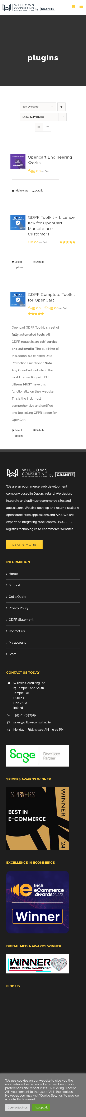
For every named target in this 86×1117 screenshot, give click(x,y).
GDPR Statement (21, 620)
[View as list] (47, 127)
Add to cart (21, 190)
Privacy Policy (18, 608)
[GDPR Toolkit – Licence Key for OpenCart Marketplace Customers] (17, 222)
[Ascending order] (61, 107)
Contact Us (17, 631)
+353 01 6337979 (24, 715)
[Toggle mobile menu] (82, 6)
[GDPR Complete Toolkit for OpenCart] (17, 299)
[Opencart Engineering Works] (17, 161)
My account (17, 642)
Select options (19, 264)
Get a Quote (17, 597)
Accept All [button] (41, 1107)
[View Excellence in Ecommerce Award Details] (37, 874)
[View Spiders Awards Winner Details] (37, 791)
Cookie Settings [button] (18, 1107)
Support (14, 585)
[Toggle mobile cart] (73, 6)
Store (12, 654)
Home (13, 574)
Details (39, 190)
